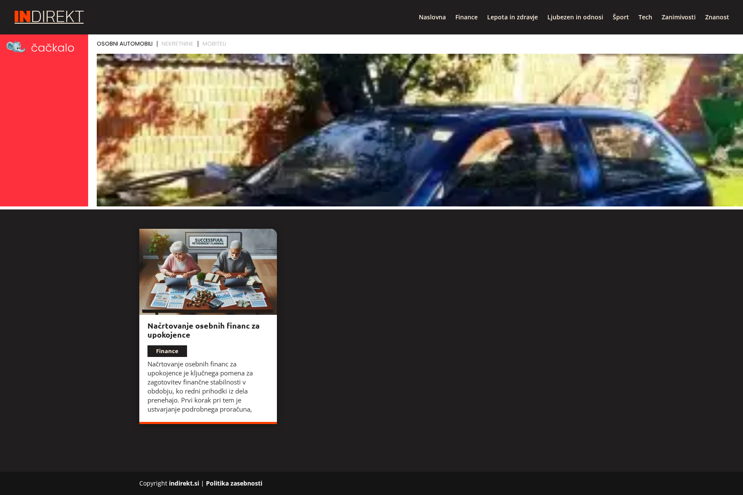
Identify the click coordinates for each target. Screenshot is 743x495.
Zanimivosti (679, 17)
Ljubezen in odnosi (575, 17)
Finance (466, 17)
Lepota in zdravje (512, 17)
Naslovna (432, 17)
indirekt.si (184, 483)
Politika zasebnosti (234, 483)
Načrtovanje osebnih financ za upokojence (203, 329)
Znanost (717, 17)
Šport (621, 17)
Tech (645, 17)
